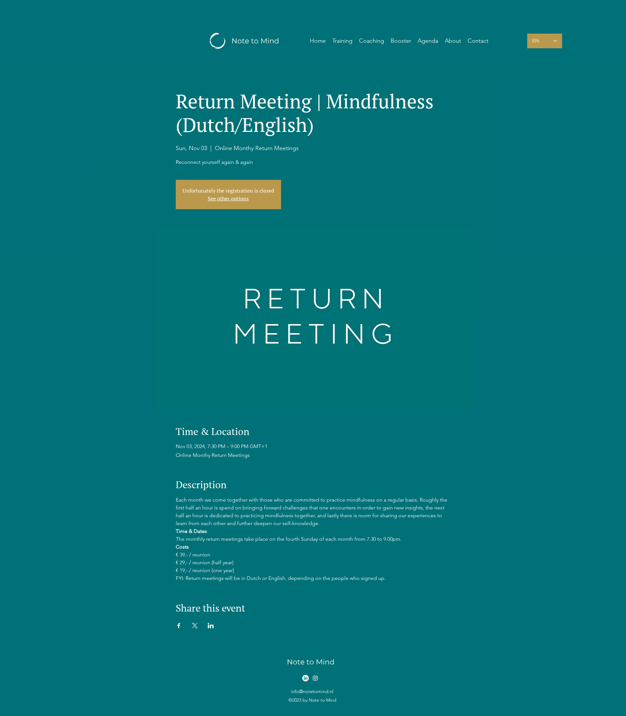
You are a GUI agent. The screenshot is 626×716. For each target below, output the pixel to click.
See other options (228, 198)
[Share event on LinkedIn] (211, 625)
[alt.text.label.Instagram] (315, 678)
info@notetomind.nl (312, 691)
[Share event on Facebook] (179, 625)
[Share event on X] (195, 625)
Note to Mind (255, 41)
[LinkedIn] (305, 678)
